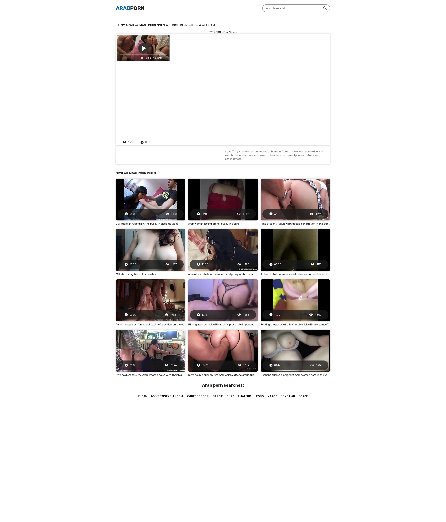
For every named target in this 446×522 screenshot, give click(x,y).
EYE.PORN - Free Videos (223, 32)
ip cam (142, 396)
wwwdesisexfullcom (167, 396)
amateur (244, 396)
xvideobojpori (197, 396)
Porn (130, 8)
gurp (230, 396)
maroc (272, 396)
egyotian (288, 396)
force (303, 396)
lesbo (259, 396)
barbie (218, 396)
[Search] (325, 8)
